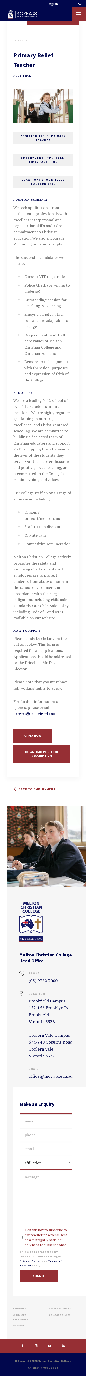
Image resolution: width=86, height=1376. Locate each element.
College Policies (59, 1314)
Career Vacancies (60, 1308)
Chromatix (35, 1367)
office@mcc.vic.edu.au (51, 1076)
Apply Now (32, 735)
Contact (18, 1325)
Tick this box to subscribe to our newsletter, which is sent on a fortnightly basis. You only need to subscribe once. (46, 1237)
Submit (39, 1276)
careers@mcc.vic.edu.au (34, 713)
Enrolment (20, 1308)
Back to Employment (37, 789)
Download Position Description (41, 754)
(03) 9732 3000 (43, 980)
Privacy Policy (30, 1261)
